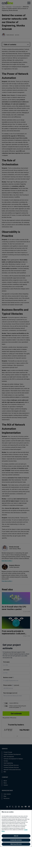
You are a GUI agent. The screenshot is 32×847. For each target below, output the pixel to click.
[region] (16, 828)
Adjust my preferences (16, 844)
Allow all (16, 835)
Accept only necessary (16, 840)
